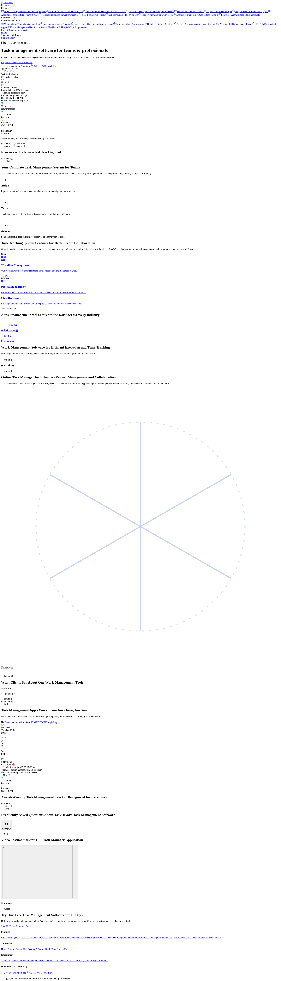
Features (5, 5)
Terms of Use (70, 960)
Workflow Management (68, 937)
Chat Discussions (29, 937)
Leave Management (107, 937)
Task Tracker (191, 937)
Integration (122, 937)
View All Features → (11, 308)
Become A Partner (36, 949)
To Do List (167, 937)
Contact (23, 30)
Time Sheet (84, 937)
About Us (5, 960)
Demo (4, 32)
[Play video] (39, 872)
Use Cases (52, 960)
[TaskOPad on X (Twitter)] (5, 976)
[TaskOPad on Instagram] (10, 976)
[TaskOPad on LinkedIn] (7, 976)
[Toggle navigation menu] (2, 41)
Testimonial (102, 960)
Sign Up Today (8, 926)
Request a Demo (9, 62)
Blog (10, 30)
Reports (94, 937)
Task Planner (179, 937)
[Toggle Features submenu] (14, 5)
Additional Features (136, 937)
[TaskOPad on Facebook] (2, 976)
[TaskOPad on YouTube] (12, 976)
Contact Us (61, 949)
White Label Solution (21, 960)
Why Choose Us (39, 960)
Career (60, 960)
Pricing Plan (21, 949)
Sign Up (5, 38)
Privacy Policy (84, 960)
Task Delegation (153, 937)
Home (4, 949)
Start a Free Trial (24, 62)
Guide (16, 30)
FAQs (94, 960)
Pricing (4, 30)
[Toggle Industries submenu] (15, 17)
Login (12, 38)
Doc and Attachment (46, 937)
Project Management (10, 937)
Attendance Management (209, 937)
